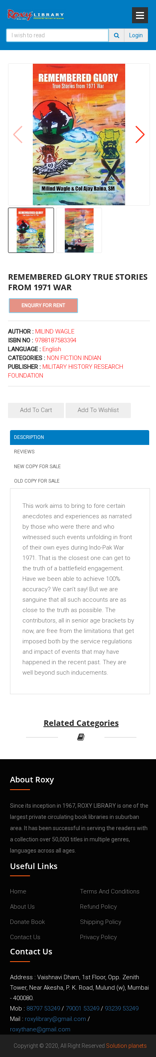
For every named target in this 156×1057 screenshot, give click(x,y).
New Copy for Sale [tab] (37, 466)
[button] (140, 134)
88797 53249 (43, 1008)
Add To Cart (36, 410)
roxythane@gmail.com (40, 1029)
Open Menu (140, 15)
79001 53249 (82, 1008)
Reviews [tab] (24, 452)
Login (136, 35)
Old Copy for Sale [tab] (37, 481)
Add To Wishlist (98, 410)
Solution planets (126, 1046)
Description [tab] (29, 437)
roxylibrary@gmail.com (55, 1019)
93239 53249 (121, 1008)
